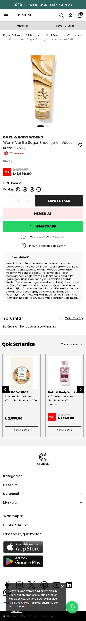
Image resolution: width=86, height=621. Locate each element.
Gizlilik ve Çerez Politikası (25, 603)
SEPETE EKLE (59, 200)
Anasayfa (21, 26)
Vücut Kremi (75, 35)
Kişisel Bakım (11, 35)
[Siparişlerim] (70, 15)
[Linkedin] (69, 585)
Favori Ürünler (65, 26)
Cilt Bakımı (32, 35)
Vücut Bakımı (53, 35)
